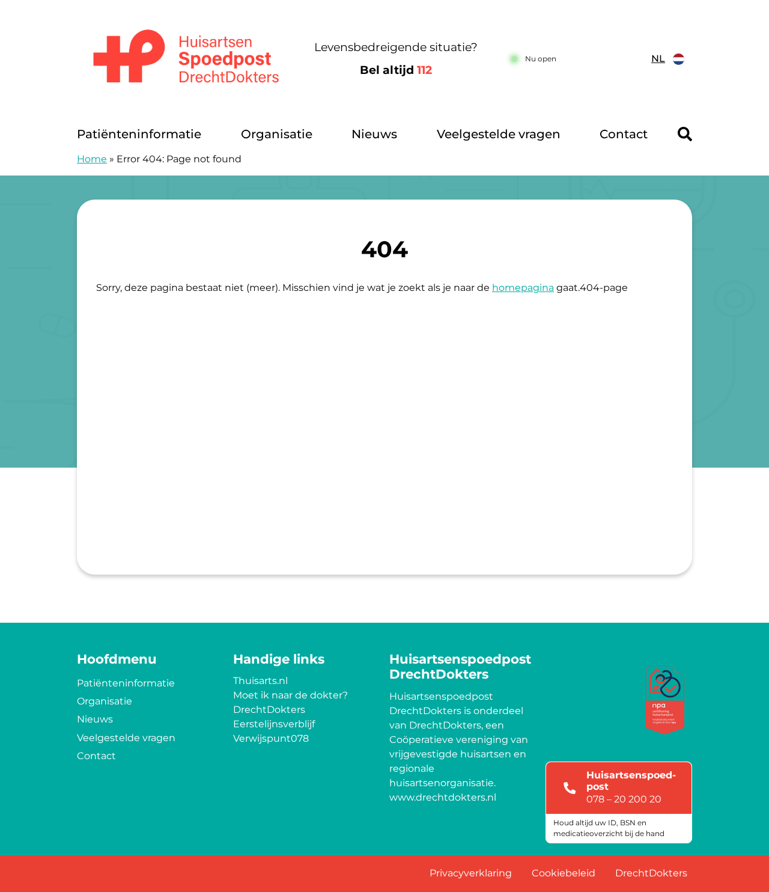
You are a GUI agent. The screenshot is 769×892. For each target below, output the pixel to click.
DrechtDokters (269, 709)
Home (92, 159)
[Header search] (685, 134)
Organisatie (276, 134)
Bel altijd (396, 70)
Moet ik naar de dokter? (290, 695)
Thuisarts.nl (260, 680)
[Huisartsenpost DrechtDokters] (183, 59)
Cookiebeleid (563, 873)
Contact (624, 134)
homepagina (523, 287)
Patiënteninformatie (139, 134)
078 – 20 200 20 (623, 799)
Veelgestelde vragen (499, 134)
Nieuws (374, 134)
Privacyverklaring (471, 873)
